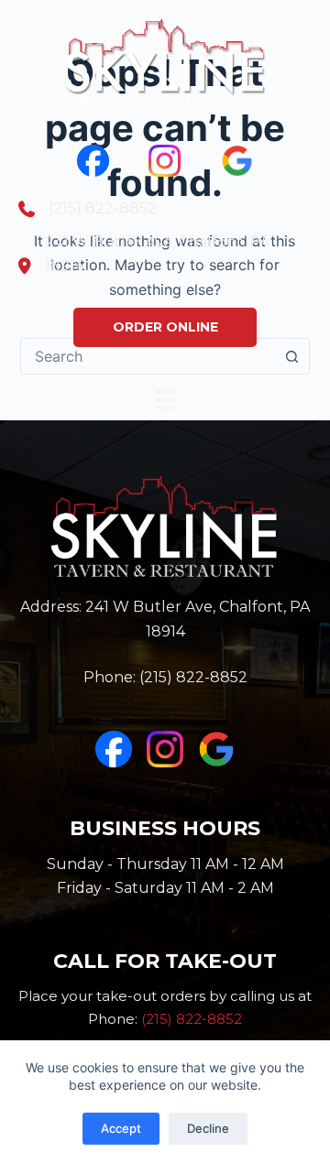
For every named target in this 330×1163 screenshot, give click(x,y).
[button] (165, 327)
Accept (121, 1128)
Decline (208, 1128)
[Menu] (165, 397)
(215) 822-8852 (193, 677)
